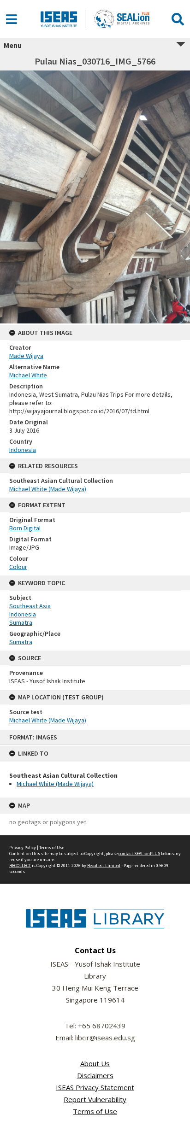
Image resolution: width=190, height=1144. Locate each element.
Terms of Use (51, 848)
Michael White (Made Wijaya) (55, 784)
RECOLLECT (20, 865)
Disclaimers (95, 1075)
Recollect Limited (103, 865)
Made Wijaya (26, 356)
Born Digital (25, 528)
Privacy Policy (22, 848)
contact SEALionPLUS (139, 854)
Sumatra (20, 622)
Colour (18, 567)
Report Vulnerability (95, 1099)
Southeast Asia (30, 606)
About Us (95, 1063)
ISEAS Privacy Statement (95, 1087)
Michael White (28, 375)
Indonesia (22, 450)
